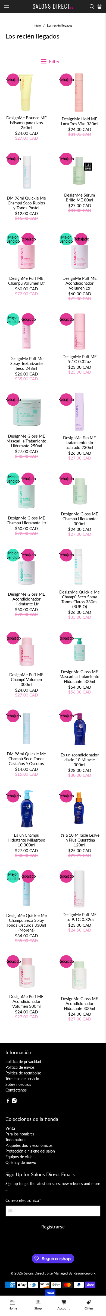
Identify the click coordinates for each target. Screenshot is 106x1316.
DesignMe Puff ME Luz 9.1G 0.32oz (80, 917)
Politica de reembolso (23, 1073)
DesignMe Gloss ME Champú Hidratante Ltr (26, 520)
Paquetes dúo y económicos (28, 1145)
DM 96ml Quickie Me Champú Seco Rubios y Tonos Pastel (26, 202)
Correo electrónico (23, 1200)
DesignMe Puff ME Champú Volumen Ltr (26, 280)
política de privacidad (23, 1061)
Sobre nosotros (18, 1084)
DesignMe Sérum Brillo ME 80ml (79, 197)
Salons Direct (34, 1273)
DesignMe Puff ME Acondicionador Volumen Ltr (80, 283)
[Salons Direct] (53, 6)
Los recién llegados (59, 25)
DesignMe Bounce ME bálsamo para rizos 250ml (26, 122)
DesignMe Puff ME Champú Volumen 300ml (26, 679)
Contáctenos (16, 1090)
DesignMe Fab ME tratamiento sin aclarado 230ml (79, 442)
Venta (10, 1128)
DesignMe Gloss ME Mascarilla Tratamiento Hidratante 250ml (26, 441)
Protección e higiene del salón (30, 1151)
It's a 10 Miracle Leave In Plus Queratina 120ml (79, 840)
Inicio (37, 25)
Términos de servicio (22, 1078)
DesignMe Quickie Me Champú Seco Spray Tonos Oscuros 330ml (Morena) (26, 922)
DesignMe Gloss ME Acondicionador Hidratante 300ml (79, 1003)
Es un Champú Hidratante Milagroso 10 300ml (26, 840)
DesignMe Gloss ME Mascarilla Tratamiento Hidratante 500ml (79, 676)
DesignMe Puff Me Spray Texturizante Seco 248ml (26, 363)
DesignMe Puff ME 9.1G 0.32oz (80, 359)
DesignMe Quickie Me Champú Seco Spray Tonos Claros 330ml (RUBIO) (79, 599)
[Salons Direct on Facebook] (7, 1101)
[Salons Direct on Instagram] (14, 1101)
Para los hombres (19, 1134)
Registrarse (53, 1227)
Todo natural (15, 1139)
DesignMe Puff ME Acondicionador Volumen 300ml (26, 1001)
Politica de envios (20, 1067)
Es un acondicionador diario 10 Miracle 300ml (80, 759)
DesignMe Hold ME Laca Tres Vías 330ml (79, 121)
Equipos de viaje (18, 1156)
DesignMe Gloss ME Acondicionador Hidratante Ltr (26, 599)
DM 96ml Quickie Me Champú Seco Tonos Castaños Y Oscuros (26, 758)
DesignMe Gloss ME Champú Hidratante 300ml (79, 518)
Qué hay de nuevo (20, 1162)
